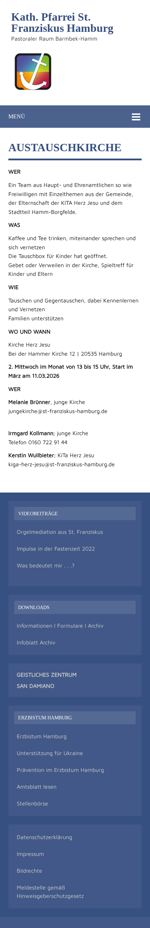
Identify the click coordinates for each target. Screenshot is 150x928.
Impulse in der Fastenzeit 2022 (56, 548)
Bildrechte (29, 870)
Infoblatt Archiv (36, 642)
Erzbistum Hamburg (42, 736)
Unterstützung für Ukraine (50, 753)
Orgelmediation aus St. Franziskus (60, 532)
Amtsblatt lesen (37, 786)
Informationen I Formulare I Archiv (60, 625)
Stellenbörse (32, 803)
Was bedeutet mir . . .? (46, 565)
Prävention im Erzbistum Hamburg (60, 770)
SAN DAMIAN (33, 686)
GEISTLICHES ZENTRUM (47, 674)
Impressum (30, 854)
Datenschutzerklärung (44, 837)
